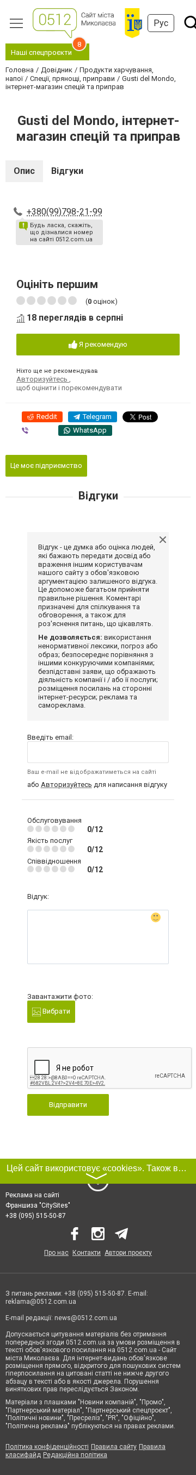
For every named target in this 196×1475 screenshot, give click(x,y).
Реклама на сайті (32, 1195)
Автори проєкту (128, 1253)
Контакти (86, 1253)
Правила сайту (114, 1447)
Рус (161, 23)
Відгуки (67, 171)
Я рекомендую (102, 344)
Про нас (56, 1253)
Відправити (68, 1105)
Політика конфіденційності (47, 1447)
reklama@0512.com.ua (40, 1301)
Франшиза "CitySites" (37, 1205)
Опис (24, 171)
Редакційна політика (75, 1455)
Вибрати (55, 1011)
